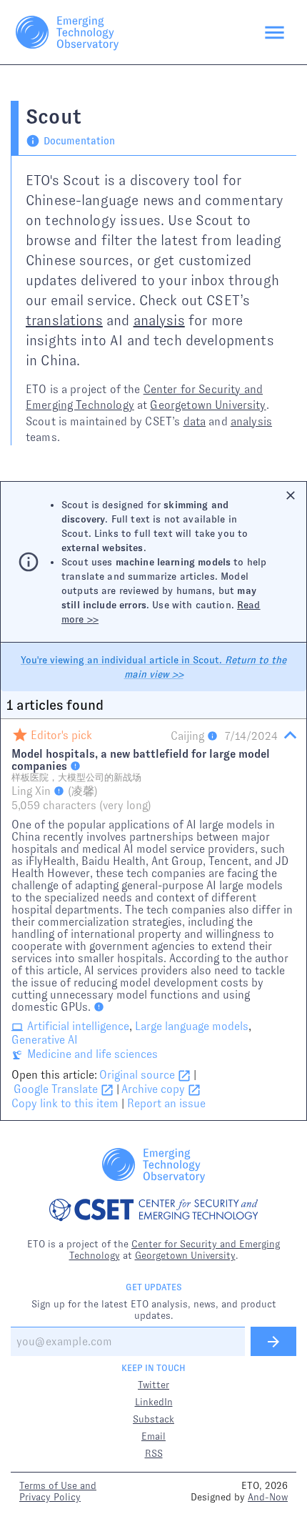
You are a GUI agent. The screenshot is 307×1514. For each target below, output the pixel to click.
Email (153, 1436)
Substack (153, 1419)
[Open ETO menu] (274, 32)
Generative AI (44, 1040)
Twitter (153, 1384)
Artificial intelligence (78, 1026)
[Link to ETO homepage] (67, 32)
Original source (137, 1075)
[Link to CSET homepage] (153, 1211)
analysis (159, 320)
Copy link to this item (65, 1103)
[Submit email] (273, 1341)
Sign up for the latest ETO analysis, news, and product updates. (153, 1309)
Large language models (191, 1026)
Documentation (79, 141)
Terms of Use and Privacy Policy (57, 1491)
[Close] (290, 495)
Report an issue (166, 1103)
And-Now (268, 1497)
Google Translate (56, 1089)
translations (64, 320)
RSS (154, 1453)
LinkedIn (154, 1401)
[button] (153, 919)
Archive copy (153, 1089)
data (194, 421)
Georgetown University (208, 405)
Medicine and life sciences (92, 1054)
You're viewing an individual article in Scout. (153, 667)
